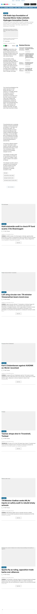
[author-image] (4, 41)
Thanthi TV (23, 0)
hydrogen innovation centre (8, 177)
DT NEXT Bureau (6, 231)
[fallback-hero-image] (22, 48)
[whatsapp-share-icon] (4, 46)
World (19, 7)
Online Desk (7, 41)
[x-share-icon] (6, 46)
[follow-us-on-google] (17, 46)
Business (31, 7)
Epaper (13, 0)
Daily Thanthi (18, 0)
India (16, 7)
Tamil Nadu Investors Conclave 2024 (10, 180)
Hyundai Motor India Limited (9, 175)
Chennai (6, 7)
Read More (18, 242)
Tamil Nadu (11, 7)
